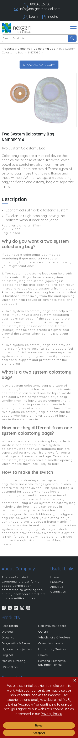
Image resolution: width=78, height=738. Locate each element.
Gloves (43, 655)
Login (33, 16)
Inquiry (53, 16)
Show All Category (38, 65)
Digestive (23, 49)
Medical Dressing (13, 661)
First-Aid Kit (10, 666)
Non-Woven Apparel (52, 626)
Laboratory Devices (52, 649)
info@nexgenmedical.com (40, 9)
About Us (56, 587)
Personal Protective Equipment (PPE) (52, 662)
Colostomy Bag (44, 49)
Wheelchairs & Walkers (54, 637)
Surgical (7, 655)
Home (54, 577)
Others (43, 631)
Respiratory (10, 626)
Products (8, 49)
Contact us (58, 591)
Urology (7, 631)
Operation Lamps (50, 643)
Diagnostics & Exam (16, 643)
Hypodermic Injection (17, 649)
